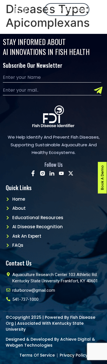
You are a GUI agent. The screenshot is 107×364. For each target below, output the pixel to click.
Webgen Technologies (29, 345)
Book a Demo (102, 177)
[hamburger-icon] (99, 9)
